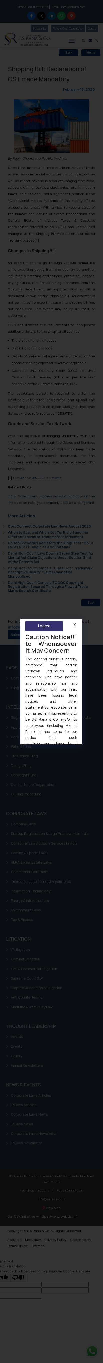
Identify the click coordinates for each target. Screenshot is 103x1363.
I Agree (44, 626)
